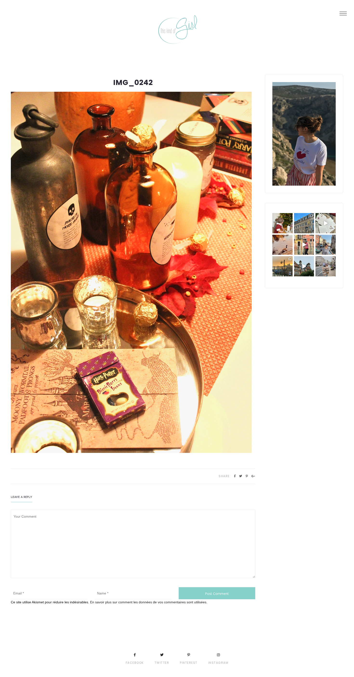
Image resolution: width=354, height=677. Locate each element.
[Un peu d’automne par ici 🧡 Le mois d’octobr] (282, 245)
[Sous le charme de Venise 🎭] (304, 245)
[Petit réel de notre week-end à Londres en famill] (304, 266)
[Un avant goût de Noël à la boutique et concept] (325, 223)
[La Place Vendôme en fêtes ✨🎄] (304, 223)
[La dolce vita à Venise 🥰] (325, 245)
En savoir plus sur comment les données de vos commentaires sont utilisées (148, 602)
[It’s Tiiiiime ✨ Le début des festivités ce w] (282, 223)
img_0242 (133, 82)
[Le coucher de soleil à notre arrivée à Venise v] (282, 266)
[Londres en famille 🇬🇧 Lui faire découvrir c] (325, 266)
